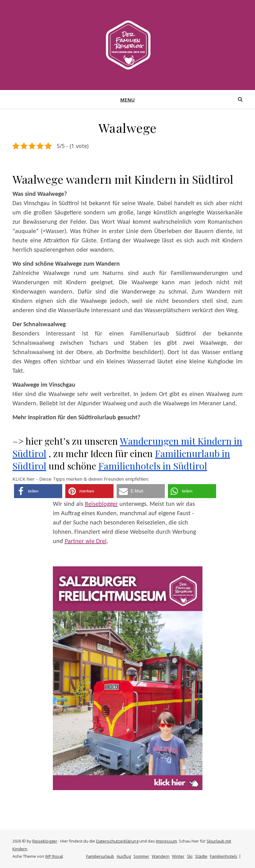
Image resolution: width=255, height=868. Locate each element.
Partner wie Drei (86, 541)
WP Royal (54, 856)
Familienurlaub (100, 856)
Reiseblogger (101, 504)
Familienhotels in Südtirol (152, 466)
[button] (38, 491)
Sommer (141, 856)
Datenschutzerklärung (117, 841)
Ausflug (124, 856)
